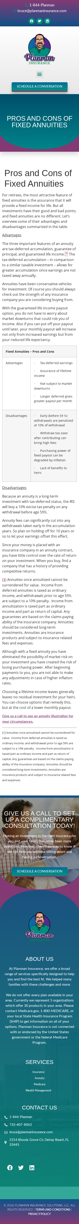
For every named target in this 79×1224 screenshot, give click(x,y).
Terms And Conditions (52, 1209)
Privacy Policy (39, 1214)
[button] (39, 74)
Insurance (38, 1072)
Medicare (39, 1084)
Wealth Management (38, 1090)
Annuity (40, 1078)
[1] (4, 580)
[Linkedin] (47, 21)
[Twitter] (39, 21)
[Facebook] (32, 21)
